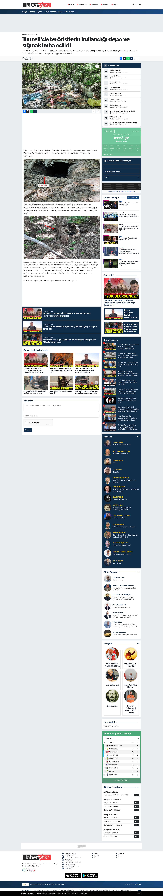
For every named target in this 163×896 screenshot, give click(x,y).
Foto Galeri (82, 4)
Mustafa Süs (118, 442)
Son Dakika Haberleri (72, 866)
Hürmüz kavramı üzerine (122, 554)
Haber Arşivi (69, 868)
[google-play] (90, 875)
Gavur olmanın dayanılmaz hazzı (125, 635)
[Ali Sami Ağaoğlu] (107, 633)
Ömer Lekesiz (118, 613)
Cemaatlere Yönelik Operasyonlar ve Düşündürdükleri (125, 536)
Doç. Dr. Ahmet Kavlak (121, 515)
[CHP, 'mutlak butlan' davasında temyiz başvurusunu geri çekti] (87, 383)
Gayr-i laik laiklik (119, 518)
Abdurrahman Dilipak (121, 451)
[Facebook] (23, 870)
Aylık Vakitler (109, 154)
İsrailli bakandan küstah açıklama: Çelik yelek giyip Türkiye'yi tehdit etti (84, 370)
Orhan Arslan (118, 577)
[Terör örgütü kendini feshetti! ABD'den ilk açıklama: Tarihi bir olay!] (61, 360)
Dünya (46, 12)
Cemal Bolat (118, 561)
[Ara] (133, 5)
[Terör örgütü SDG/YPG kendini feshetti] (61, 383)
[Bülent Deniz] (107, 498)
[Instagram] (30, 870)
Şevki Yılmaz (117, 505)
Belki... (115, 463)
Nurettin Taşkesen (120, 542)
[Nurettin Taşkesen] (107, 544)
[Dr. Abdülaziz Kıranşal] (107, 597)
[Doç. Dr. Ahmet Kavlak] (107, 516)
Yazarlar (105, 4)
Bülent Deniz (118, 497)
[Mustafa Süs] (107, 443)
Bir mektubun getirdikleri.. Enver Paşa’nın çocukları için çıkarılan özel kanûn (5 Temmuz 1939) (126, 626)
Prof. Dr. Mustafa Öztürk (122, 552)
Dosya (115, 4)
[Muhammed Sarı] (107, 489)
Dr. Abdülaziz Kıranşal (122, 594)
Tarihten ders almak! (120, 454)
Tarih (66, 12)
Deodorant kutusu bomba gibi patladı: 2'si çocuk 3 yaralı (35, 392)
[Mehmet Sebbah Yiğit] (107, 480)
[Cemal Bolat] (107, 562)
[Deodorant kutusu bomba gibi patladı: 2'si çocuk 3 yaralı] (36, 383)
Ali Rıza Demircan (119, 605)
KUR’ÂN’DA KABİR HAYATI (122, 607)
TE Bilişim (137, 884)
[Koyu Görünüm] (136, 5)
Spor (60, 12)
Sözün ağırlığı (118, 580)
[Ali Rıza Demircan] (107, 606)
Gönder (28, 430)
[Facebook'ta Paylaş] (121, 58)
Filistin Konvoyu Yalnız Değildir (124, 527)
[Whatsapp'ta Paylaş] (128, 58)
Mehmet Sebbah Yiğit (121, 477)
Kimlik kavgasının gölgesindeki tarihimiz (124, 589)
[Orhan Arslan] (107, 578)
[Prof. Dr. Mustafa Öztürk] (107, 553)
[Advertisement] (61, 128)
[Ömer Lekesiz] (107, 615)
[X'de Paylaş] (124, 58)
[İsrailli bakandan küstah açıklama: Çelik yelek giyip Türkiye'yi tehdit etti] (87, 360)
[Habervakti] (36, 4)
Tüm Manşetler (70, 864)
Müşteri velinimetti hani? (122, 445)
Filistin (71, 4)
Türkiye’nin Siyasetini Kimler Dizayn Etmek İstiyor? (126, 490)
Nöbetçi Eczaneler (71, 853)
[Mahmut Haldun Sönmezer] (107, 588)
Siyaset (39, 12)
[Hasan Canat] (107, 461)
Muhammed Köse (119, 532)
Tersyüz (116, 472)
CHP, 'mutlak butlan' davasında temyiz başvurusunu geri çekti (86, 392)
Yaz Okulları (117, 563)
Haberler (25, 34)
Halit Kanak (117, 622)
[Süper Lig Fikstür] (138, 787)
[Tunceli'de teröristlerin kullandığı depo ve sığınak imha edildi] (61, 86)
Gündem (32, 12)
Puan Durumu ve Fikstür (73, 862)
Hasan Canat (118, 460)
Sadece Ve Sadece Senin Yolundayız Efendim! (122, 509)
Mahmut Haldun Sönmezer (123, 585)
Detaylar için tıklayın (121, 780)
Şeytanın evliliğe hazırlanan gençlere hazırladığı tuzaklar (123, 598)
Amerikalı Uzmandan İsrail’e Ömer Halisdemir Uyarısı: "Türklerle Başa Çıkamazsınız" (34, 370)
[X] (27, 870)
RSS (26, 884)
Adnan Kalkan (118, 524)
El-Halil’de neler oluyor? (122, 545)
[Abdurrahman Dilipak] (107, 452)
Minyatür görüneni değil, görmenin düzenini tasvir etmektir (126, 616)
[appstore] (73, 875)
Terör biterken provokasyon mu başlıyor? (124, 481)
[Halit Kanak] (107, 624)
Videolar (95, 4)
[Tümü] (138, 437)
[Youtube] (34, 870)
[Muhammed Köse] (107, 535)
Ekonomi (53, 12)
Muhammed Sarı (119, 487)
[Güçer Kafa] (107, 471)
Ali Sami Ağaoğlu (119, 632)
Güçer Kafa (117, 469)
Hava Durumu (69, 856)
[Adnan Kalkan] (107, 525)
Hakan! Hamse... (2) (120, 499)
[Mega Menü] (140, 5)
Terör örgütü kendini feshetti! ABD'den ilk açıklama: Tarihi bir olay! (61, 370)
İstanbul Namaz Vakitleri (73, 858)
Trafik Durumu (69, 860)
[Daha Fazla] (131, 58)
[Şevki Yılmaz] (107, 507)
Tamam (139, 893)
